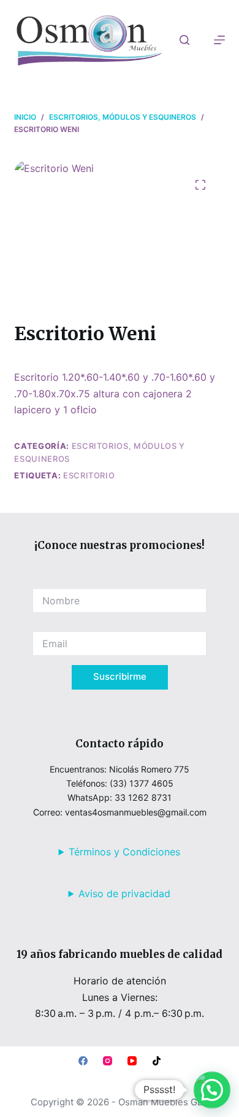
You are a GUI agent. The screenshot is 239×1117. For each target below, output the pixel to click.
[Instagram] (107, 1060)
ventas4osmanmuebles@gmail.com (136, 812)
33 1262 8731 (143, 797)
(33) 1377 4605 (141, 783)
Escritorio (89, 475)
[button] (212, 1090)
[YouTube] (132, 1060)
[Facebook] (83, 1060)
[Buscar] (184, 40)
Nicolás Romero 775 (149, 769)
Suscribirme (119, 676)
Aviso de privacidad (124, 893)
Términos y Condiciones (124, 852)
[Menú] (219, 39)
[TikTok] (156, 1060)
